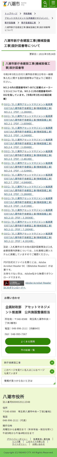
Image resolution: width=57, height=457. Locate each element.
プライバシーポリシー (17, 439)
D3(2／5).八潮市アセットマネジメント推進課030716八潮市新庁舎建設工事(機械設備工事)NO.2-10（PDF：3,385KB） (28, 213)
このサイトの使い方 (35, 441)
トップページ (11, 13)
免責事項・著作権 (41, 439)
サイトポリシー (19, 444)
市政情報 (28, 13)
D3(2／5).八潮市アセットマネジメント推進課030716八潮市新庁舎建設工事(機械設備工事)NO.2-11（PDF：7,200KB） (28, 225)
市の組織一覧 (28, 350)
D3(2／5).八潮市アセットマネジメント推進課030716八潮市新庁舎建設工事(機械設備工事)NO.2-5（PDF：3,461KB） (28, 155)
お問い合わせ (38, 444)
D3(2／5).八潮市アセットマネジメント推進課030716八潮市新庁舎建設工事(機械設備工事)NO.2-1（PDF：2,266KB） (28, 108)
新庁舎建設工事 (28, 22)
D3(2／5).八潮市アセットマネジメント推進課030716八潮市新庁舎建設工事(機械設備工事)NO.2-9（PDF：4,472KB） (28, 202)
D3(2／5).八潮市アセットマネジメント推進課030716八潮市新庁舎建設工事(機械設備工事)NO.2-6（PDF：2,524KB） (28, 166)
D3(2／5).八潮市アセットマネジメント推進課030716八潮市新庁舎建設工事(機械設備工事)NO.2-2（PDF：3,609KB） (28, 119)
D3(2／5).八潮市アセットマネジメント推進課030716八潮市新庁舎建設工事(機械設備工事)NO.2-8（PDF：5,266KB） (28, 190)
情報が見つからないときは (18, 380)
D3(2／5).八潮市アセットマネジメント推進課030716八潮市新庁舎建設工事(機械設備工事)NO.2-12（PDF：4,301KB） (28, 237)
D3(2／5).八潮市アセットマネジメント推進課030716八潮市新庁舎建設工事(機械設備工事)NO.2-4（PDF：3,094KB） (28, 143)
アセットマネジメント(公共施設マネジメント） (27, 18)
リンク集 (16, 441)
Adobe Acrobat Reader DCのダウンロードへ (27, 285)
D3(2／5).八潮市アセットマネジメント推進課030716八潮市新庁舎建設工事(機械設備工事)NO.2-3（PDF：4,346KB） (28, 131)
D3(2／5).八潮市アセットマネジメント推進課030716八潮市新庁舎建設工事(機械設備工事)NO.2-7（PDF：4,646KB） (28, 178)
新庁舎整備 (10, 22)
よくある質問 (28, 341)
